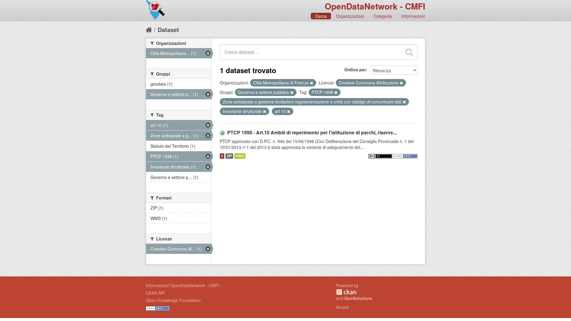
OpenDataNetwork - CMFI (375, 6)
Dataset (168, 29)
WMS (240, 155)
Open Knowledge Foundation (173, 300)
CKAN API (155, 293)
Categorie (383, 16)
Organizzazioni (350, 16)
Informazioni (413, 16)
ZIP (229, 155)
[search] (409, 52)
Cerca (321, 16)
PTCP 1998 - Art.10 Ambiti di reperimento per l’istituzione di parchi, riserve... (312, 132)
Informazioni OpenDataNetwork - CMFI (182, 285)
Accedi (342, 307)
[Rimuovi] (311, 83)
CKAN (346, 292)
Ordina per (355, 70)
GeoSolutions (358, 298)
